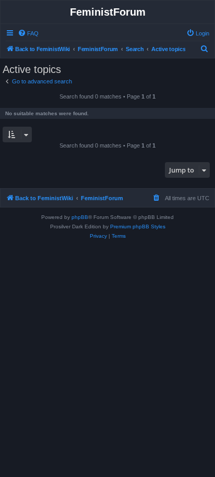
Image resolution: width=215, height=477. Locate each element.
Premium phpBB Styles (137, 226)
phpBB (79, 217)
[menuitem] (28, 33)
